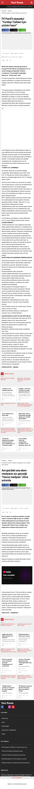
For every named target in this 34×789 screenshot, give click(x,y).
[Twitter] (5, 706)
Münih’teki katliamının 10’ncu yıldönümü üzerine (14, 759)
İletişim (3, 734)
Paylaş (6, 30)
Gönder (23, 30)
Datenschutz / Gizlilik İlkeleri (9, 730)
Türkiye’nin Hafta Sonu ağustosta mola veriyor (14, 755)
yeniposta (7, 53)
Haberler (10, 460)
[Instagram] (9, 706)
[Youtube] (13, 706)
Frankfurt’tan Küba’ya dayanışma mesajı (12, 751)
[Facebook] (2, 706)
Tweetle (15, 30)
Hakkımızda (5, 718)
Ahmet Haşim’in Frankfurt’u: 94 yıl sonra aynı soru (14, 747)
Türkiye (9, 11)
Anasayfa (4, 11)
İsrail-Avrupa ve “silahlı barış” (15, 6)
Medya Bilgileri (5, 726)
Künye (3, 722)
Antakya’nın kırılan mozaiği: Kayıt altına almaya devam (16, 762)
